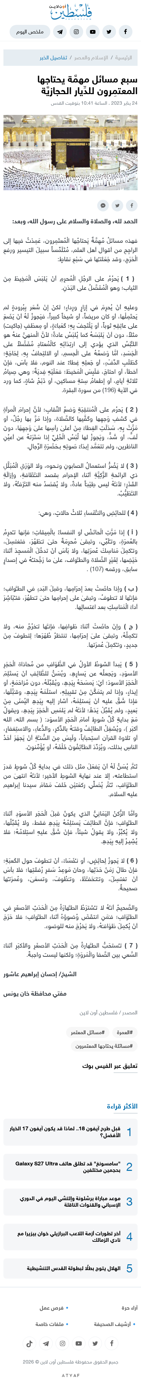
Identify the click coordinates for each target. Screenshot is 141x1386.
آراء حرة (130, 1308)
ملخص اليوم (29, 31)
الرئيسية (123, 57)
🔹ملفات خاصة (53, 1324)
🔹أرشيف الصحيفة (116, 1324)
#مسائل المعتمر (88, 1032)
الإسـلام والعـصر (91, 57)
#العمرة (125, 1032)
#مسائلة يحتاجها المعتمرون (104, 1045)
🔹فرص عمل (55, 1308)
